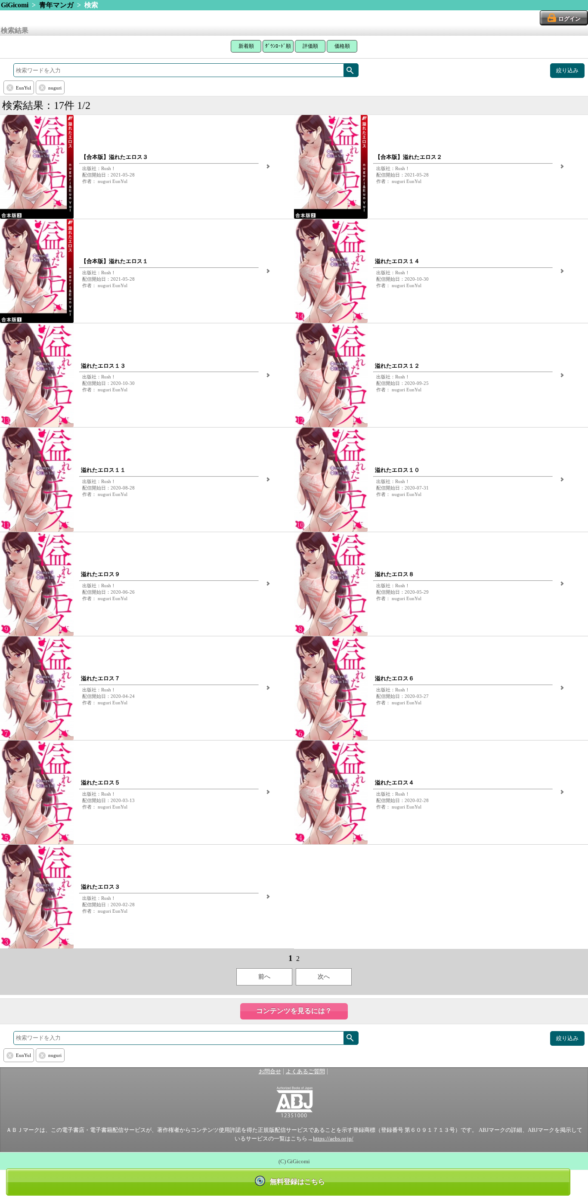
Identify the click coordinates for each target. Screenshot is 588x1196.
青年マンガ (56, 5)
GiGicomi (14, 5)
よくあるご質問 (305, 1072)
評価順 (310, 46)
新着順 (246, 46)
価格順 (342, 46)
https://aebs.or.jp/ (333, 1139)
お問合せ (270, 1072)
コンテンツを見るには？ (294, 1010)
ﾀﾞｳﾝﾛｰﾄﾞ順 (278, 46)
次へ (324, 976)
